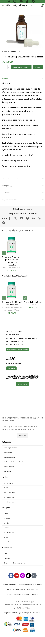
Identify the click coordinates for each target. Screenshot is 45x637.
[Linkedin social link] (34, 218)
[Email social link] (22, 218)
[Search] (31, 5)
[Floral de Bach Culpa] (33, 290)
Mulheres (7, 268)
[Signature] (34, 575)
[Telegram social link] (5, 223)
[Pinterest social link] (28, 218)
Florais (22, 213)
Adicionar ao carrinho (21, 67)
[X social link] (16, 218)
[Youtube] (16, 575)
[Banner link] (22, 341)
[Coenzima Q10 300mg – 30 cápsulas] (12, 290)
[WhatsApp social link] (40, 218)
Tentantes (15, 52)
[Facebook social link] (10, 218)
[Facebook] (11, 575)
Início (4, 52)
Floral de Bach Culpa (33, 302)
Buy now (37, 67)
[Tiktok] (28, 575)
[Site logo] (20, 5)
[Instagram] (22, 575)
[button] (4, 253)
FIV (12, 307)
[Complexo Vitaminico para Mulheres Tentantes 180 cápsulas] (12, 245)
